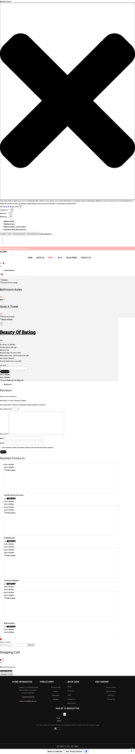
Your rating (4, 409)
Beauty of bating (18, 332)
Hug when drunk (9, 538)
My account (72, 703)
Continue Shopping (6, 671)
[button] (67, 101)
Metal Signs (8, 277)
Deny (9, 234)
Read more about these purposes (15, 229)
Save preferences (33, 234)
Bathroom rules (9, 623)
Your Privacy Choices (74, 751)
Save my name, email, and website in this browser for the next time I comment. (28, 447)
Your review (4, 434)
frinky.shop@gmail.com (28, 701)
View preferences (19, 234)
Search (30, 645)
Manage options (9, 221)
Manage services (9, 224)
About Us (71, 691)
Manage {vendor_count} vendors (15, 226)
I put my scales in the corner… (14, 495)
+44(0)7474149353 (28, 697)
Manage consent (7, 674)
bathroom (20, 380)
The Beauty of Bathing (11, 580)
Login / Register (9, 270)
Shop (69, 695)
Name (2, 438)
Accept (3, 234)
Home (2, 277)
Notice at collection (55, 751)
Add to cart (5, 372)
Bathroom (16, 277)
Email (2, 443)
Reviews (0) (8, 384)
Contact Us (71, 699)
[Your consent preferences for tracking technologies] (131, 750)
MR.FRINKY (3, 251)
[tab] (61, 384)
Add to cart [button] (12, 498)
